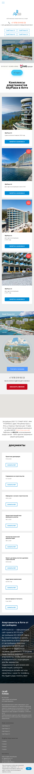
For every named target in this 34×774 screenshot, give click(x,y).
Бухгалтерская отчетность (14, 598)
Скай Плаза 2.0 (10, 30)
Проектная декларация (13, 456)
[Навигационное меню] (3, 3)
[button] (17, 387)
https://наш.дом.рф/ (23, 430)
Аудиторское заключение (14, 579)
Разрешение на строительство (15, 476)
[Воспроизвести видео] (17, 50)
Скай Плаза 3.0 (23, 30)
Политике (21, 766)
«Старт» (17, 72)
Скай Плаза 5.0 (23, 34)
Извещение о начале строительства (17, 495)
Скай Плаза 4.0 (10, 34)
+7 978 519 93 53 (18, 23)
